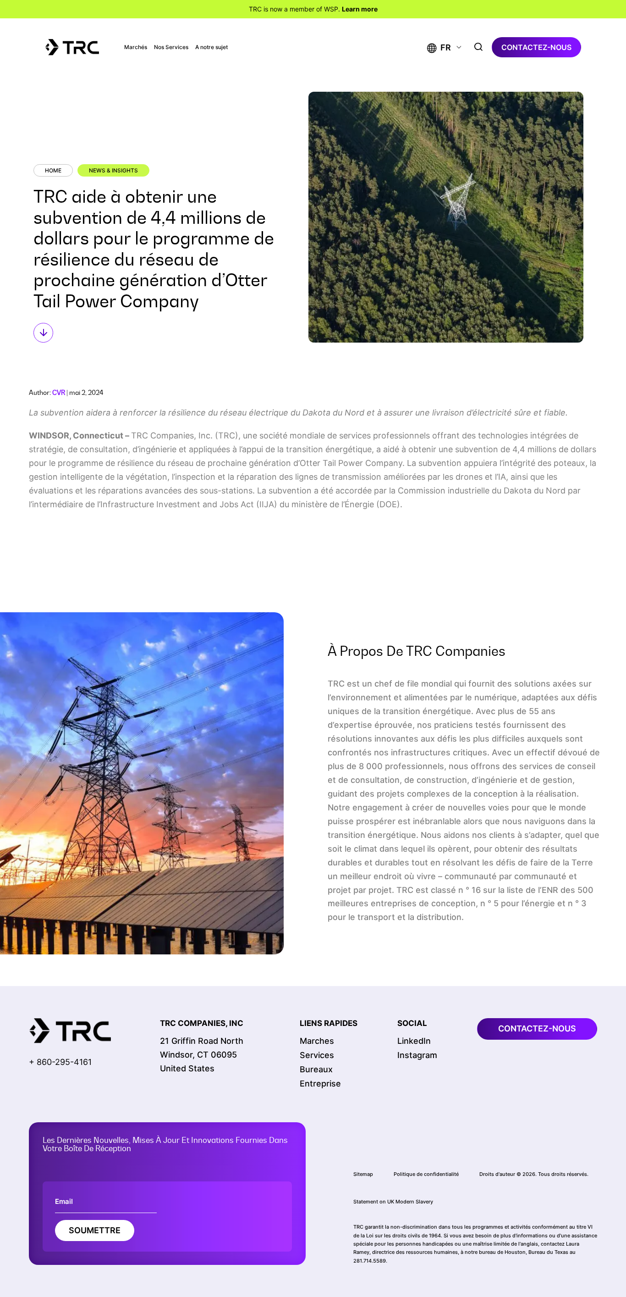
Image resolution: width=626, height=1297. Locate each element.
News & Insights (113, 170)
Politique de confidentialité (426, 1174)
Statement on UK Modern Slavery (393, 1201)
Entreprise (320, 1083)
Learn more (360, 9)
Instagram (417, 1055)
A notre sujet (211, 47)
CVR (58, 392)
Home (53, 170)
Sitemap (363, 1174)
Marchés (135, 47)
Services (317, 1055)
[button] (439, 47)
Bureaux (316, 1069)
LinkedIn (414, 1041)
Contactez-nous (536, 47)
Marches (317, 1041)
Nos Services (171, 47)
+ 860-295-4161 (60, 1062)
